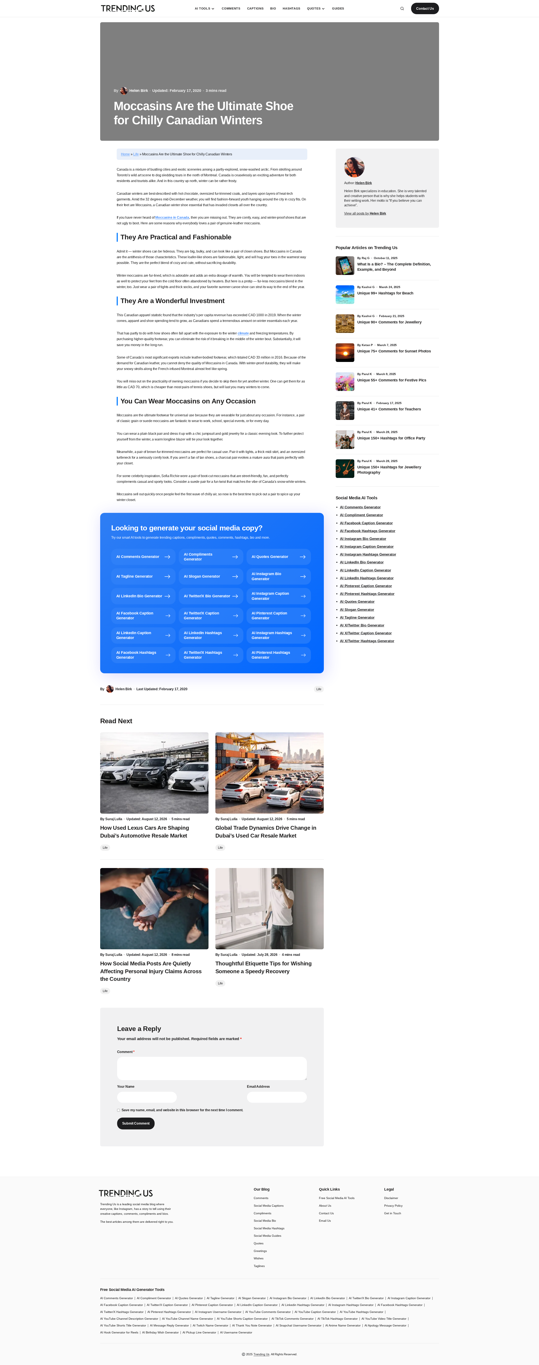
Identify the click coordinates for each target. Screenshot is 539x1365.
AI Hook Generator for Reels (119, 1332)
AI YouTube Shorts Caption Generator (242, 1318)
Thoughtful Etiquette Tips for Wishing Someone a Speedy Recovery (263, 967)
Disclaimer (391, 1198)
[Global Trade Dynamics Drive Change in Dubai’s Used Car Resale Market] (269, 773)
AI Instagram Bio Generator (363, 539)
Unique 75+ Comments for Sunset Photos (394, 351)
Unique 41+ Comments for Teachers (390, 409)
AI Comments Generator (360, 507)
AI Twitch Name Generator (210, 1325)
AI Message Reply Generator (169, 1325)
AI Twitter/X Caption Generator (167, 1305)
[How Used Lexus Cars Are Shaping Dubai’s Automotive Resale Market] (154, 773)
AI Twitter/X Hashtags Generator (122, 1312)
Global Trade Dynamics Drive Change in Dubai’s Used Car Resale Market (265, 832)
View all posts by (365, 213)
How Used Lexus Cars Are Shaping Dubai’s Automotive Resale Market (144, 832)
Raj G (365, 258)
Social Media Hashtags (269, 1228)
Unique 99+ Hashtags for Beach (385, 293)
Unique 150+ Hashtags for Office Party (391, 438)
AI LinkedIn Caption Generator (365, 570)
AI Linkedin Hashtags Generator (302, 1305)
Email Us (325, 1220)
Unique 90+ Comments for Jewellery (389, 322)
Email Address (258, 1086)
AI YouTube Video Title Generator (384, 1318)
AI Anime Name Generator (343, 1325)
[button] (402, 8)
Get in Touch (392, 1213)
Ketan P (367, 345)
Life (136, 154)
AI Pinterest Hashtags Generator (367, 594)
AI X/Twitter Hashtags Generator (367, 641)
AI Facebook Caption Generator (366, 523)
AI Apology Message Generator (385, 1325)
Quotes (258, 1243)
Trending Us (261, 1354)
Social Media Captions (269, 1205)
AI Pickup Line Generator (199, 1332)
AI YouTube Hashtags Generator (361, 1312)
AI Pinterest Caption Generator (366, 586)
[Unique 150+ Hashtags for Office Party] (345, 439)
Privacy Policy (393, 1205)
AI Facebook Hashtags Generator (367, 531)
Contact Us (425, 8)
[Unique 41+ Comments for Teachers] (345, 410)
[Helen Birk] (354, 167)
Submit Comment (136, 1123)
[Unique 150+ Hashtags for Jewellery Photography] (345, 468)
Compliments (262, 1213)
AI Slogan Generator (357, 610)
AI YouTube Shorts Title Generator (123, 1325)
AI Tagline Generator (357, 618)
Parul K (367, 374)
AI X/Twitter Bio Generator (362, 625)
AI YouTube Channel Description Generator (129, 1318)
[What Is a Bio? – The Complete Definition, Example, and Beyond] (345, 265)
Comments (261, 1198)
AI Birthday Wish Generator (160, 1332)
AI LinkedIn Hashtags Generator (367, 578)
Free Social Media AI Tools (337, 1198)
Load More (269, 1166)
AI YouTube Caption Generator (315, 1312)
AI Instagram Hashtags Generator (368, 554)
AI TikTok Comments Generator (293, 1318)
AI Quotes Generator (357, 602)
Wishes (258, 1258)
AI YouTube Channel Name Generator (187, 1318)
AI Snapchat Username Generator (298, 1325)
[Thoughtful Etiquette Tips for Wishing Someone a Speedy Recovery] (269, 908)
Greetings (260, 1251)
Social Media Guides (267, 1235)
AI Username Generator (236, 1332)
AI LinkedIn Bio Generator (362, 562)
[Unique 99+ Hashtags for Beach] (345, 294)
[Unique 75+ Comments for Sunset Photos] (345, 352)
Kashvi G (368, 287)
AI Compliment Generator (361, 515)
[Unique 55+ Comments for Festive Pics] (345, 381)
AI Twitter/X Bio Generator (366, 1298)
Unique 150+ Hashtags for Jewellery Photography (389, 470)
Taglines (259, 1266)
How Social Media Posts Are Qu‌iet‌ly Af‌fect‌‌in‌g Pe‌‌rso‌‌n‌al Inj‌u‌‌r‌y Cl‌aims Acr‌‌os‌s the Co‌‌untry (151, 971)
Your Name (126, 1086)
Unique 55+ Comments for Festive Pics (392, 380)
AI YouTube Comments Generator (268, 1312)
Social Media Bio (265, 1220)
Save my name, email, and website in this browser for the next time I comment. (182, 1110)
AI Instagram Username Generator (218, 1312)
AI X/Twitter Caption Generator (366, 633)
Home (125, 154)
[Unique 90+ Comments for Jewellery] (345, 323)
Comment (126, 1052)
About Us (325, 1205)
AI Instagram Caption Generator (367, 547)
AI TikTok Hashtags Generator (337, 1318)
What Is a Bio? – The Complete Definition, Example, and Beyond (394, 267)
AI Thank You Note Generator (252, 1325)
